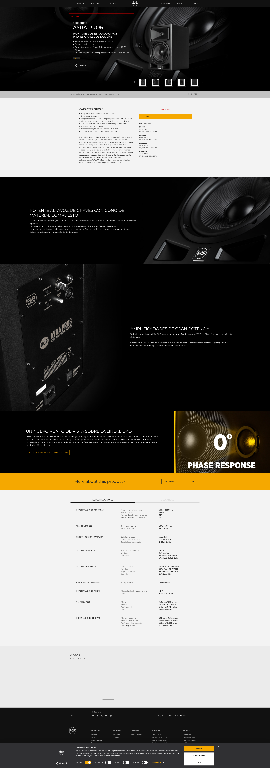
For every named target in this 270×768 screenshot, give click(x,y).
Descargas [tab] (167, 499)
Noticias (185, 743)
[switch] (108, 762)
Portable (94, 734)
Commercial (95, 743)
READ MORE (168, 481)
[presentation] (134, 82)
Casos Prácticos (136, 734)
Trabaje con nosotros (189, 740)
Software (116, 737)
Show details (156, 762)
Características (77, 94)
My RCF (179, 3)
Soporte (84, 65)
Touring (93, 737)
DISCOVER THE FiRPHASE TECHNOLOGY (45, 453)
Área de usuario (157, 734)
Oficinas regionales (189, 737)
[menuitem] (95, 4)
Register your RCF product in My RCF (172, 716)
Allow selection (199, 755)
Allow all (199, 748)
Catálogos (116, 734)
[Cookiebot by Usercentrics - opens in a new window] (62, 763)
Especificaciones (94, 94)
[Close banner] (218, 746)
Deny (199, 762)
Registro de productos (159, 737)
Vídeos (119, 94)
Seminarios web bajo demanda (162, 743)
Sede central (187, 734)
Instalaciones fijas (96, 740)
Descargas (109, 94)
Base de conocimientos (159, 740)
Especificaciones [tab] (102, 499)
